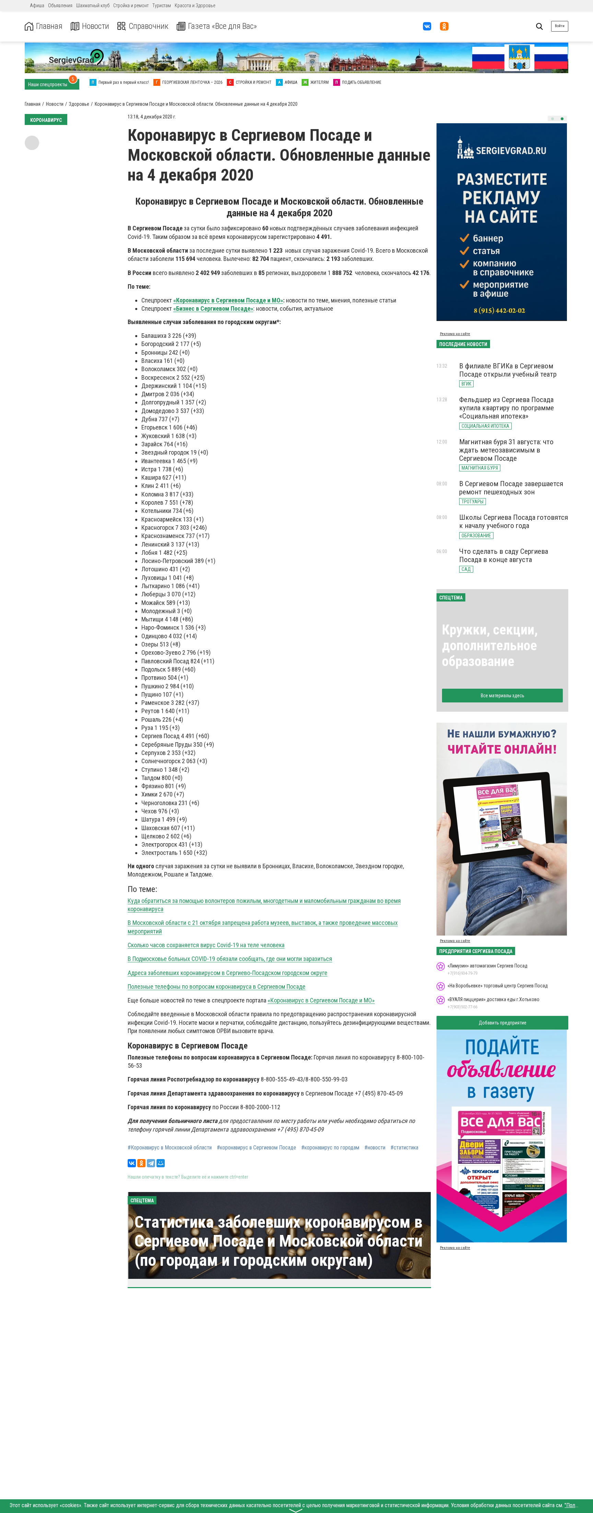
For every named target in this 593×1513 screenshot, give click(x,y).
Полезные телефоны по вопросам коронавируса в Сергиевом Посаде (216, 986)
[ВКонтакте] (132, 1163)
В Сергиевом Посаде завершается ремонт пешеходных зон (511, 488)
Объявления (60, 5)
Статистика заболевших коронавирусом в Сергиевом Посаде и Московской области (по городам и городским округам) (278, 1241)
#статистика (404, 1148)
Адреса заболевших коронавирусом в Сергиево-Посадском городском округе (227, 972)
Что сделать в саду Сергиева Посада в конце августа (503, 555)
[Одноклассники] (141, 1163)
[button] (552, 118)
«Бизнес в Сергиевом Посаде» (213, 308)
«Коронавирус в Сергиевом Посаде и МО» (228, 300)
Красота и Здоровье (195, 5)
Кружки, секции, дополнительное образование (490, 645)
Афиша (37, 5)
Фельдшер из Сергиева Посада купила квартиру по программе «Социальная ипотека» (506, 408)
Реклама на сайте (455, 334)
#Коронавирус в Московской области (170, 1148)
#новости (374, 1148)
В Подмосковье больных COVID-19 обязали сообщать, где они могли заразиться (230, 958)
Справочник (148, 26)
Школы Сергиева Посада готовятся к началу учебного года (513, 521)
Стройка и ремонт (131, 5)
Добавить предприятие (502, 1022)
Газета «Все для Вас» (222, 26)
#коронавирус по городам (330, 1148)
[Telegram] (151, 1163)
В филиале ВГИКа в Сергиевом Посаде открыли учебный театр (508, 370)
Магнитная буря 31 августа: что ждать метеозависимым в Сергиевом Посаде (506, 450)
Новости (95, 26)
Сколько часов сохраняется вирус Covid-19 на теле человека (206, 945)
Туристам (161, 5)
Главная (49, 26)
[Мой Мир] (160, 1163)
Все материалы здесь (502, 695)
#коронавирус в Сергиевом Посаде (256, 1148)
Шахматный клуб (92, 5)
